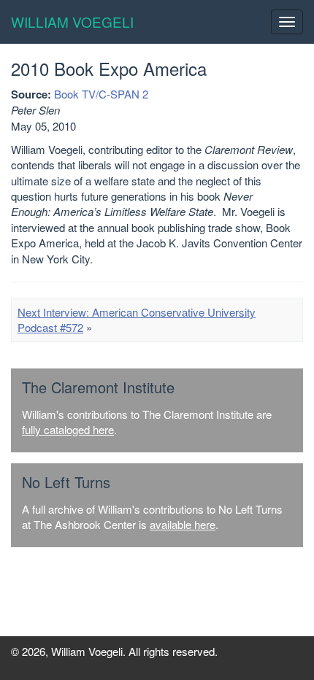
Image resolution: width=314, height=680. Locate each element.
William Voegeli (72, 21)
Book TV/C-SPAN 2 (101, 93)
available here (182, 524)
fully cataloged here (68, 429)
